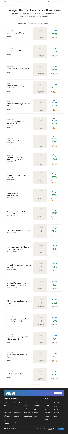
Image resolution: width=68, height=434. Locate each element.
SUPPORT (61, 428)
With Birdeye (54, 29)
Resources (25, 1)
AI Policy (26, 432)
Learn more (9, 36)
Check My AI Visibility (60, 1)
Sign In (55, 1)
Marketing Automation (17, 402)
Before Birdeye (41, 29)
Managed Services (57, 402)
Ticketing (25, 408)
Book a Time (46, 406)
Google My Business (7, 415)
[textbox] (39, 23)
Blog (45, 409)
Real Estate (35, 413)
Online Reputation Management (8, 413)
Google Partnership (7, 423)
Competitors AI (26, 405)
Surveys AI (25, 402)
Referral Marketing (16, 416)
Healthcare (35, 406)
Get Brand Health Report (57, 408)
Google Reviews (26, 413)
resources (8, 5)
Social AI (5, 406)
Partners (21, 1)
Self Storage (36, 412)
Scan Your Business (57, 409)
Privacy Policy (11, 432)
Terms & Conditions (6, 432)
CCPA (23, 432)
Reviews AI (5, 405)
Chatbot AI (15, 405)
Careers (46, 413)
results (12, 5)
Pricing (29, 1)
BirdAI (5, 422)
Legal (35, 409)
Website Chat (26, 415)
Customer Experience (17, 415)
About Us (46, 402)
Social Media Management (28, 416)
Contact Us (46, 419)
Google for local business (7, 412)
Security (16, 432)
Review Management (17, 412)
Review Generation (16, 413)
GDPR (18, 432)
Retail (35, 415)
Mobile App (55, 416)
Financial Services (36, 405)
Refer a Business (56, 415)
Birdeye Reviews (47, 416)
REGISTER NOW (58, 393)
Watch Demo (47, 405)
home (5, 5)
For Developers (56, 412)
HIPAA (21, 432)
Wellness (35, 416)
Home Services (36, 408)
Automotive (36, 402)
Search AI (5, 402)
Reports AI (25, 406)
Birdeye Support (56, 413)
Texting (15, 406)
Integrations (16, 422)
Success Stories (47, 415)
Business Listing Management (28, 412)
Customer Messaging (7, 416)
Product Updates (47, 412)
